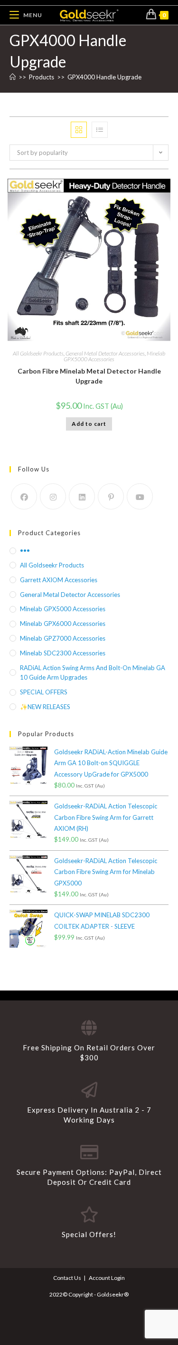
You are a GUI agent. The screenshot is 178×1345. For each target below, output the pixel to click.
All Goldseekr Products (38, 353)
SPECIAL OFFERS (43, 692)
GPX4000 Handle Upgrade (104, 77)
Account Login (107, 1277)
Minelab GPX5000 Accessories (62, 609)
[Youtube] (140, 496)
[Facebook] (24, 496)
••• (25, 550)
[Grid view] (79, 130)
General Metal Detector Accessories (105, 353)
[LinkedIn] (82, 496)
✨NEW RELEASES (45, 707)
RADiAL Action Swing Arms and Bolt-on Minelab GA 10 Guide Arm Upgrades (92, 673)
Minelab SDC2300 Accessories (62, 653)
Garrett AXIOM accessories (58, 580)
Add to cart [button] (89, 423)
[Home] (12, 77)
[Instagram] (53, 496)
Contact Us (67, 1277)
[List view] (100, 130)
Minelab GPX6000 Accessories (62, 623)
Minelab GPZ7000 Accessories (62, 638)
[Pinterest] (111, 496)
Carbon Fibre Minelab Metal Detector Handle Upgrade (89, 376)
